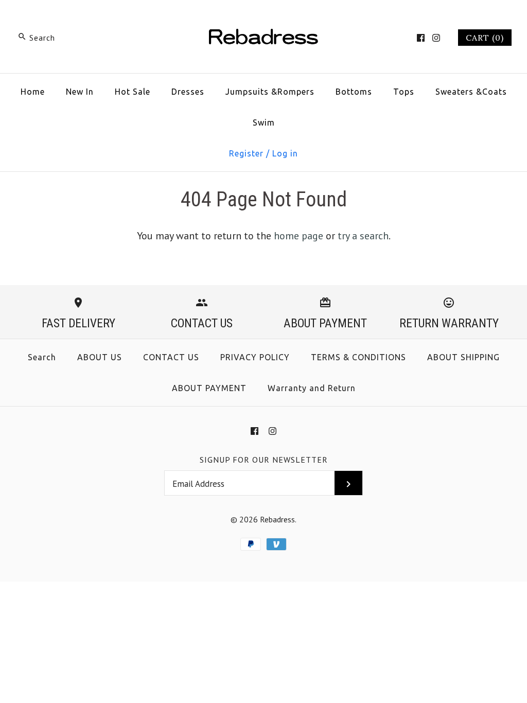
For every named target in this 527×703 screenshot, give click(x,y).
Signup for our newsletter (264, 459)
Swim (264, 122)
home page (298, 235)
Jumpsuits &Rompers (269, 91)
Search (42, 357)
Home (33, 91)
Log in (285, 153)
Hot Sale (132, 91)
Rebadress (277, 519)
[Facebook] (421, 38)
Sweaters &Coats (471, 91)
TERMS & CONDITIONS (358, 357)
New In (80, 91)
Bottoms (354, 91)
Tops (403, 91)
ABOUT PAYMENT (209, 388)
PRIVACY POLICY (255, 357)
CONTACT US (171, 357)
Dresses (187, 91)
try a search (363, 235)
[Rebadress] (263, 18)
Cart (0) (485, 37)
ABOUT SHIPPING (463, 357)
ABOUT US (99, 357)
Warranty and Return (312, 388)
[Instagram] (436, 38)
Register (246, 153)
